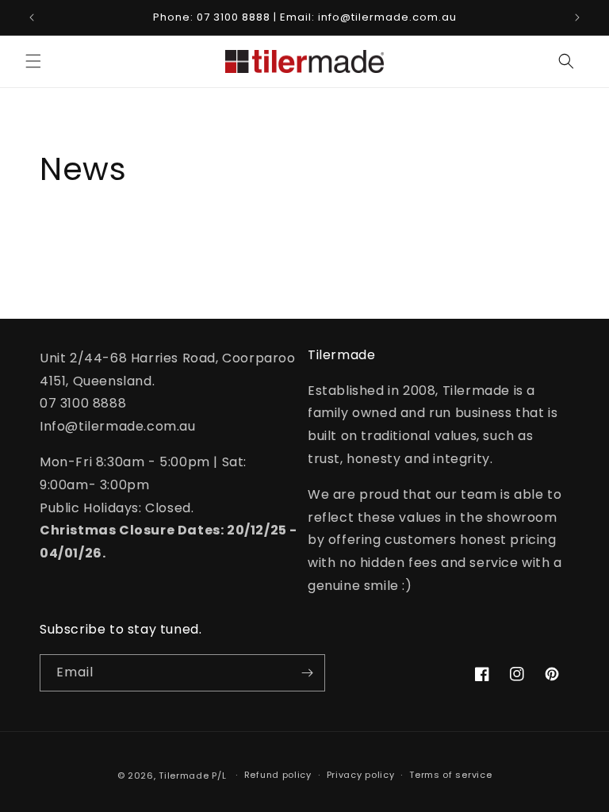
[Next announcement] (577, 17)
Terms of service (450, 774)
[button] (33, 61)
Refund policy (278, 774)
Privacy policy (361, 774)
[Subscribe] (306, 672)
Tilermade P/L (192, 775)
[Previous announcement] (31, 17)
